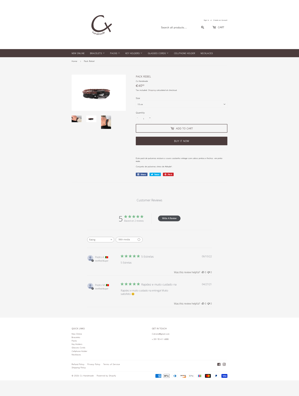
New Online (78, 53)
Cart (220, 27)
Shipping (152, 90)
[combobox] (100, 239)
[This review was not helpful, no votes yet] (208, 272)
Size (138, 98)
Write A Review (169, 218)
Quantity (140, 112)
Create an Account (220, 20)
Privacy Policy (93, 364)
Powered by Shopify (106, 375)
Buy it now (181, 141)
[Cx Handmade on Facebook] (219, 364)
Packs (114, 53)
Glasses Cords (157, 53)
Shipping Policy (79, 367)
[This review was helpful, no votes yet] (203, 272)
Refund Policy (78, 364)
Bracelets (96, 53)
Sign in (206, 20)
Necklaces (207, 53)
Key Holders (132, 53)
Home (74, 61)
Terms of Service (111, 364)
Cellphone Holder (184, 53)
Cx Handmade (87, 375)
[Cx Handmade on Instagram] (224, 364)
